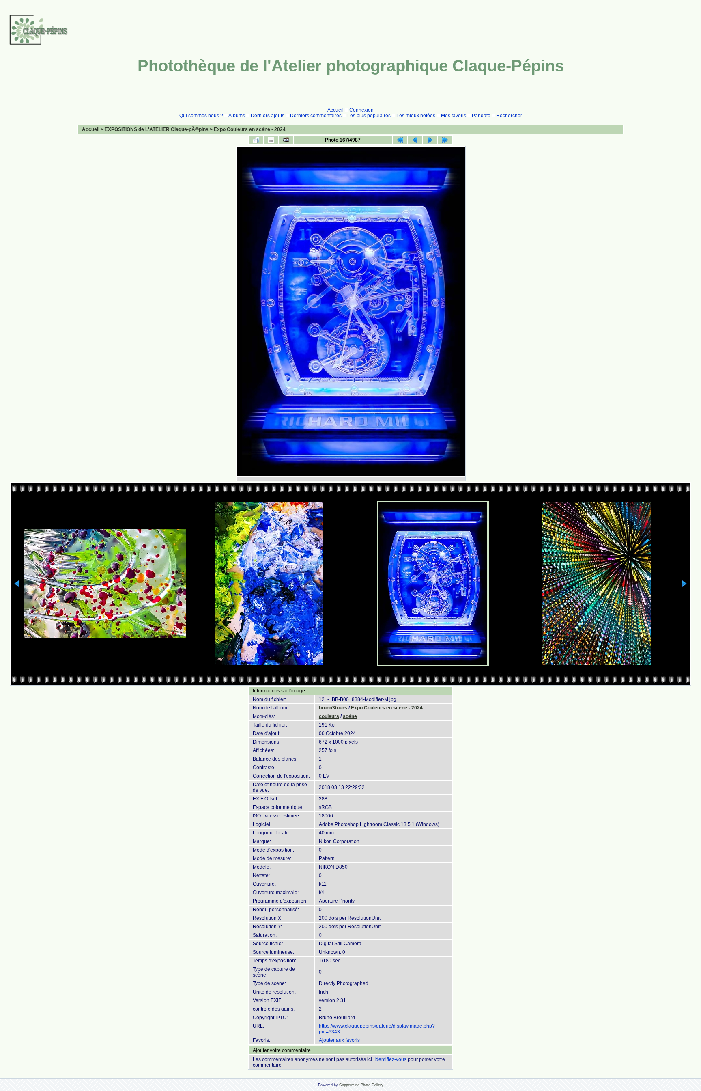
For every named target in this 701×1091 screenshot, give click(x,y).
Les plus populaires (369, 116)
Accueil (335, 110)
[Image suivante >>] (430, 140)
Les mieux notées (415, 116)
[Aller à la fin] (445, 140)
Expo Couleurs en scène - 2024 (250, 129)
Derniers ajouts (267, 116)
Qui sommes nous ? (201, 116)
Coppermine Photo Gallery (361, 1085)
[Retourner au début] (400, 140)
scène (350, 716)
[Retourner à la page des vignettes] (256, 140)
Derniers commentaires (316, 116)
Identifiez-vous (390, 1059)
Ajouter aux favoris (339, 1040)
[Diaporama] (286, 140)
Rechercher (509, 116)
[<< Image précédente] (415, 140)
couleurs (329, 716)
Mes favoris (453, 116)
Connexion (361, 110)
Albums (236, 116)
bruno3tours (333, 708)
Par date (481, 116)
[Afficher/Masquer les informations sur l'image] (271, 140)
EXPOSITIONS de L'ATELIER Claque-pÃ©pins (157, 129)
